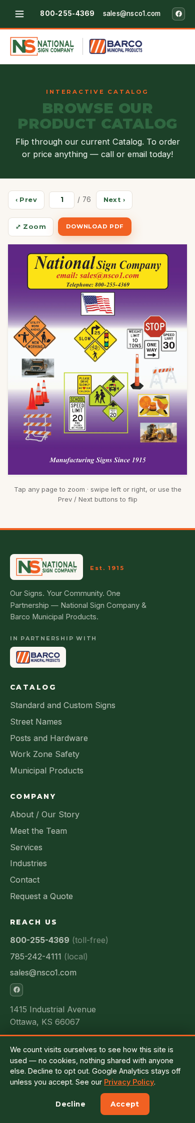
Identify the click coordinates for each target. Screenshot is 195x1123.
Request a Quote (41, 896)
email (137, 154)
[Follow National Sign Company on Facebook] (178, 13)
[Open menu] (19, 13)
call (107, 154)
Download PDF (95, 226)
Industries (28, 863)
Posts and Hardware (49, 738)
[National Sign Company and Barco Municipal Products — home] (76, 46)
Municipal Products (47, 770)
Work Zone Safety (45, 754)
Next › (114, 199)
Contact (25, 880)
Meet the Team (38, 831)
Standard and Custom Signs (63, 705)
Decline (71, 1104)
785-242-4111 (49, 956)
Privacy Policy (129, 1082)
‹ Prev (26, 199)
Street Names (36, 722)
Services (26, 847)
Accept (124, 1104)
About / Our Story (45, 814)
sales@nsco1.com (132, 13)
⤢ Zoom (31, 226)
